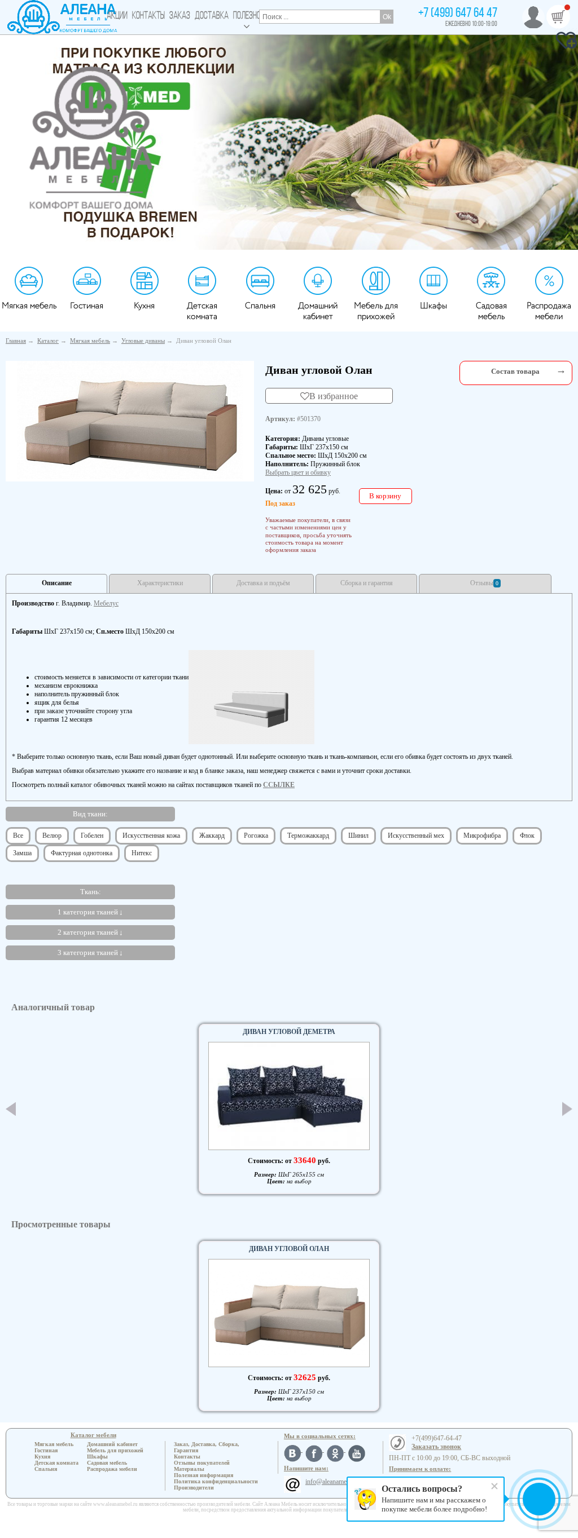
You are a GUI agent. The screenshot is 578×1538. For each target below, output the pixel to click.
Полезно (247, 16)
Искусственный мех (416, 835)
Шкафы (433, 306)
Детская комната (202, 311)
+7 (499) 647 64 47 (457, 13)
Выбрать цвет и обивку (298, 472)
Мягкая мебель (29, 306)
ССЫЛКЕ (279, 785)
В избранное (333, 395)
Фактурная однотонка (81, 853)
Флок (527, 835)
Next (567, 1109)
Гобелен (92, 835)
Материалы (189, 1469)
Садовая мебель (491, 311)
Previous (11, 1109)
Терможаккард (308, 835)
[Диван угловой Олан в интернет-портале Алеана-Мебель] (130, 420)
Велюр (52, 835)
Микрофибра (482, 835)
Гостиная (86, 306)
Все (18, 835)
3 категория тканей (88, 952)
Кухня (144, 306)
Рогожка (256, 835)
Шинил (358, 835)
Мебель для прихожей (376, 311)
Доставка (212, 16)
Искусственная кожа (151, 835)
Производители (194, 1487)
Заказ (179, 16)
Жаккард (212, 835)
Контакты (148, 16)
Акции (117, 16)
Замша (22, 853)
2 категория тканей (88, 932)
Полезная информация (203, 1475)
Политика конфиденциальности (216, 1481)
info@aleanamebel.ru (333, 1482)
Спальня (260, 306)
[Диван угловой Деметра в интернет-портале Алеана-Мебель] (289, 1095)
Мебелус (106, 603)
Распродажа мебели (549, 311)
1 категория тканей (88, 912)
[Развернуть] (561, 370)
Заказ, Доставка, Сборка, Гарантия (206, 1447)
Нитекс (142, 853)
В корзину (385, 496)
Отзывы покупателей (202, 1463)
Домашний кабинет (318, 311)
